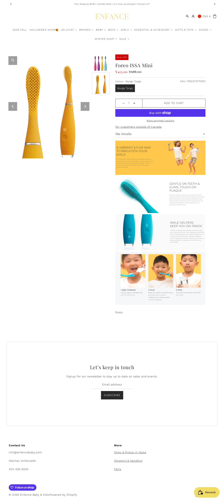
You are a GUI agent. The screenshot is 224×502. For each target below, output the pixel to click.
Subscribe (112, 395)
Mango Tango (125, 88)
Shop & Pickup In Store (130, 452)
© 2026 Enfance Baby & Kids (29, 494)
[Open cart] (214, 16)
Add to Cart (174, 103)
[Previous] (11, 4)
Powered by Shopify (63, 494)
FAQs (117, 469)
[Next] (214, 4)
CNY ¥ (206, 16)
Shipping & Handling (128, 460)
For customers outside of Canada (138, 126)
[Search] (187, 16)
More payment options (160, 120)
